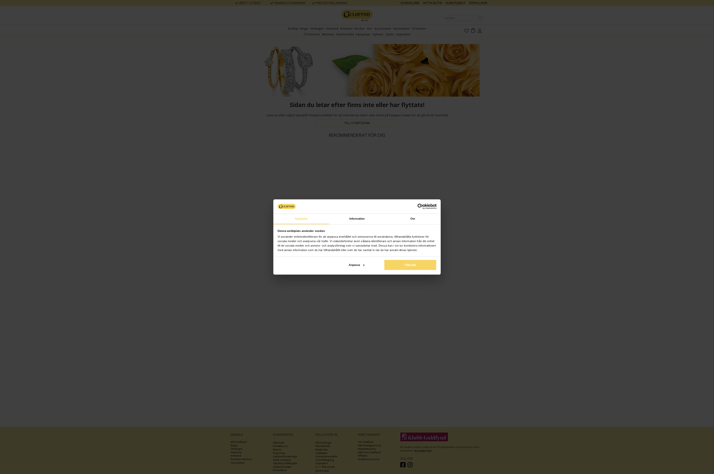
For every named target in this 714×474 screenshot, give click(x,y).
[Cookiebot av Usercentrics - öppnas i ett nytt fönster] (420, 206)
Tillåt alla (410, 264)
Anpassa (354, 264)
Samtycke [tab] (301, 218)
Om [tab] (412, 218)
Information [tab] (357, 218)
